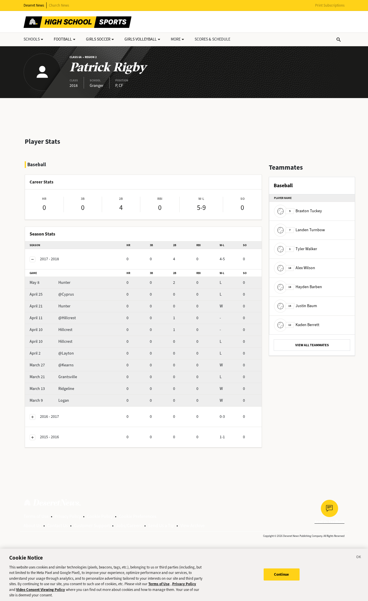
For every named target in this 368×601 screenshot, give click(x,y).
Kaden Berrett (303, 325)
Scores (212, 39)
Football (63, 39)
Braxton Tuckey (305, 211)
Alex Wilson (301, 268)
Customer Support (92, 525)
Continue (281, 574)
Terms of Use (36, 516)
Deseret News (34, 5)
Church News (59, 5)
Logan (49, 400)
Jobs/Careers (129, 525)
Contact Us (57, 525)
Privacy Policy (68, 516)
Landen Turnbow (307, 230)
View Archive (192, 525)
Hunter (50, 282)
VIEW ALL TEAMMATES (312, 345)
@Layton (52, 353)
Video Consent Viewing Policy (40, 589)
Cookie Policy (100, 516)
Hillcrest (51, 329)
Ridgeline (52, 388)
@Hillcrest (53, 318)
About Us (32, 525)
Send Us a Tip (161, 525)
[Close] (358, 558)
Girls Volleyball (140, 39)
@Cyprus (52, 294)
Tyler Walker (303, 249)
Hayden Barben (305, 287)
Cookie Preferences (137, 516)
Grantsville (53, 377)
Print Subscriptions (329, 5)
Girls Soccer (98, 39)
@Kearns (52, 365)
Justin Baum (302, 306)
